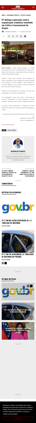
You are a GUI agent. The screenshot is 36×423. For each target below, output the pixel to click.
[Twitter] (13, 36)
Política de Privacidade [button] (10, 414)
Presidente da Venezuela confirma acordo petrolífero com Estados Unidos (18, 330)
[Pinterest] (17, 36)
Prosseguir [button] (18, 418)
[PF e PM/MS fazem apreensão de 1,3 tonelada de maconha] (18, 207)
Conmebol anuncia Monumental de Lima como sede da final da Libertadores (26, 173)
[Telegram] (25, 36)
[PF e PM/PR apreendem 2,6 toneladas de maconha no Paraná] (18, 241)
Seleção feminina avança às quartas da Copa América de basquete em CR (9, 173)
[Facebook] (9, 36)
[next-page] (6, 263)
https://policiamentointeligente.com (18, 153)
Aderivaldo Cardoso (10, 31)
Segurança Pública (13, 15)
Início (4, 15)
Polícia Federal (26, 15)
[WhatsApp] (21, 36)
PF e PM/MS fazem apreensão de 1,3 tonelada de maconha (17, 221)
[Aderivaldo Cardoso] (3, 32)
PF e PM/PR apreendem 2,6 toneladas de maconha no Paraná (18, 255)
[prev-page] (3, 263)
